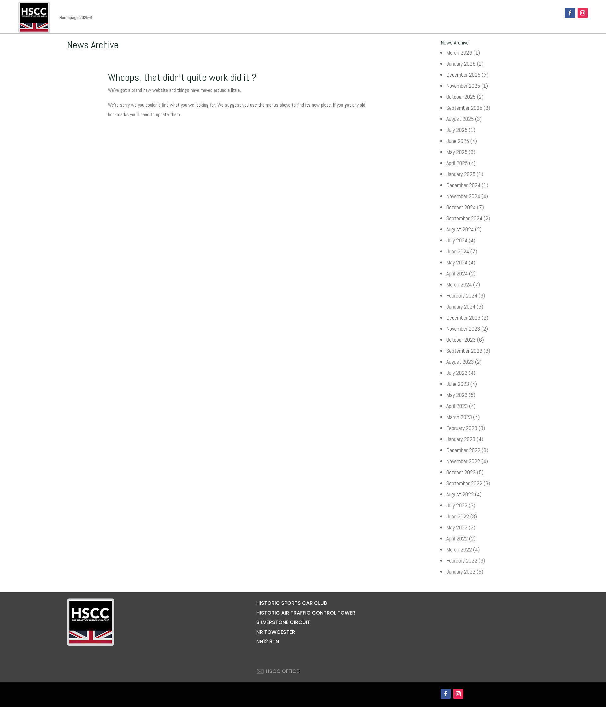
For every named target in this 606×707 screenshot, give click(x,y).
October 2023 (461, 339)
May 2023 (456, 394)
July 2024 (456, 240)
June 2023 (457, 383)
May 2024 (456, 262)
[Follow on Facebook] (570, 13)
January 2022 (460, 571)
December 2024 (463, 185)
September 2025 (464, 107)
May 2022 (456, 527)
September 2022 (464, 483)
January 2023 (460, 439)
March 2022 (459, 549)
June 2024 (457, 251)
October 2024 (461, 207)
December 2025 (463, 74)
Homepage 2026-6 (75, 17)
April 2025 (457, 163)
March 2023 (459, 417)
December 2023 (463, 317)
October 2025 (461, 96)
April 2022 (457, 538)
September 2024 (464, 218)
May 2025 (456, 152)
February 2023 (461, 428)
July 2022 (456, 505)
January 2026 (461, 63)
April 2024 (457, 273)
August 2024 (460, 229)
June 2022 (457, 516)
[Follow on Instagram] (583, 13)
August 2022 (460, 494)
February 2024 (461, 295)
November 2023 (463, 328)
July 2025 (456, 129)
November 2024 (463, 196)
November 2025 (463, 85)
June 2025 (457, 140)
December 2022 (463, 450)
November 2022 (463, 461)
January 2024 (460, 306)
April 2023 (457, 405)
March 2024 (459, 284)
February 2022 (461, 560)
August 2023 (460, 361)
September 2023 (464, 350)
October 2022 (461, 472)
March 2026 (459, 52)
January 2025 (460, 174)
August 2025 (460, 118)
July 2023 (456, 372)
